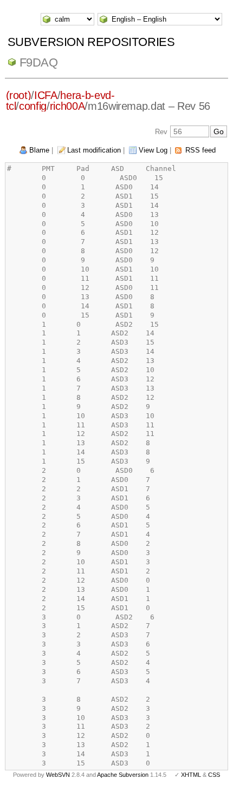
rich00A (67, 106)
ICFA (45, 95)
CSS (214, 774)
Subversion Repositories (91, 42)
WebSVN (58, 774)
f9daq (39, 62)
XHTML (191, 774)
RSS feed (200, 150)
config (33, 106)
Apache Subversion (122, 774)
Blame (39, 150)
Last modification (94, 150)
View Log (153, 150)
